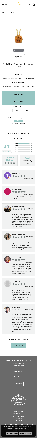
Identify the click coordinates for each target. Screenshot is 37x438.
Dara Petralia (16, 257)
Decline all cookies (12, 433)
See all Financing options (18, 82)
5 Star (16, 144)
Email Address (18, 366)
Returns (18, 111)
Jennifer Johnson (18, 189)
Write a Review (18, 345)
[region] (18, 35)
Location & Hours (18, 421)
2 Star (16, 149)
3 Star (16, 147)
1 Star (16, 151)
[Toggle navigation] (2, 4)
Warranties (29, 111)
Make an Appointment (18, 416)
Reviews (18, 138)
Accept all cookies (25, 433)
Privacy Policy (27, 426)
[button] (6, 4)
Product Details (18, 133)
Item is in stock (18, 121)
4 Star (16, 145)
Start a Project (18, 414)
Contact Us (18, 418)
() (31, 144)
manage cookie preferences (18, 428)
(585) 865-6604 (18, 57)
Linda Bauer (16, 281)
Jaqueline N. (16, 307)
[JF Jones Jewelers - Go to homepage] (18, 399)
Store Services (18, 411)
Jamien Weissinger (18, 206)
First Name (18, 371)
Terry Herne (16, 173)
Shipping (7, 111)
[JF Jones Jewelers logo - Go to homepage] (18, 4)
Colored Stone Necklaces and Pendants (13, 13)
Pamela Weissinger (18, 234)
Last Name (18, 377)
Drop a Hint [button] (18, 101)
